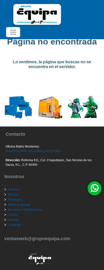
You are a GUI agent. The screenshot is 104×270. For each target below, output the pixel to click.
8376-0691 (36, 151)
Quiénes (14, 189)
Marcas (13, 194)
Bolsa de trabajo (19, 204)
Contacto (14, 225)
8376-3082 (52, 151)
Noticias (13, 220)
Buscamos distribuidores (25, 210)
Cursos (13, 215)
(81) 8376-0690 (16, 151)
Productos (15, 199)
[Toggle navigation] (13, 32)
